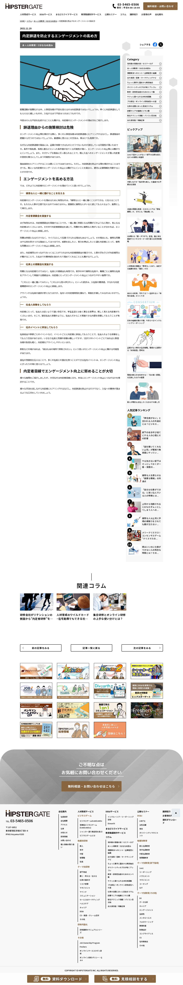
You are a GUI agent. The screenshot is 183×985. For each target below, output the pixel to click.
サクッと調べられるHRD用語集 (139, 96)
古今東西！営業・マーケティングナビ (141, 77)
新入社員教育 (144, 846)
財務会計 (142, 929)
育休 (141, 828)
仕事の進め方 (85, 880)
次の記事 (142, 648)
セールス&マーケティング (90, 899)
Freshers (83, 946)
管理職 (82, 857)
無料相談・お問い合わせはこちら (91, 786)
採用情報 (64, 836)
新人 (81, 846)
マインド (83, 891)
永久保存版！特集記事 (135, 120)
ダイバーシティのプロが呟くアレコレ (141, 87)
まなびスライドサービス (67, 14)
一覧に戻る (91, 648)
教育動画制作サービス (91, 14)
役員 (81, 861)
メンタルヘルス (145, 918)
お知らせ (64, 832)
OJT (141, 887)
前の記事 (40, 648)
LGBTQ (142, 821)
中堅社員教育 (144, 854)
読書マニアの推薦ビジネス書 (138, 111)
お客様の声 (146, 14)
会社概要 (64, 820)
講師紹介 (134, 14)
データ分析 (143, 902)
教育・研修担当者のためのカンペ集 (141, 92)
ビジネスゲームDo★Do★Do (91, 821)
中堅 (81, 854)
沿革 (62, 828)
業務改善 (142, 925)
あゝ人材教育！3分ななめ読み (139, 68)
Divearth (111, 823)
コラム (123, 14)
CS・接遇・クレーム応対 (89, 915)
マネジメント (85, 887)
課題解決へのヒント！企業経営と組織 (141, 73)
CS (140, 937)
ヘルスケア (84, 903)
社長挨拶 (64, 816)
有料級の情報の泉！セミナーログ (140, 63)
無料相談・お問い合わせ (160, 6)
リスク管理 (84, 884)
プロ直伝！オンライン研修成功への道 (141, 101)
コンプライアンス (146, 933)
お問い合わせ (66, 840)
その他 (82, 919)
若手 (81, 850)
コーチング (143, 884)
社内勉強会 (143, 941)
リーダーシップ (145, 872)
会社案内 (159, 14)
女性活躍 (142, 825)
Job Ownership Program (90, 943)
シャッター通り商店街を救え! (91, 831)
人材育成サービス (28, 14)
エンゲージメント (146, 910)
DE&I (82, 911)
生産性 (142, 914)
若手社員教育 (144, 850)
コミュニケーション (87, 895)
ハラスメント (144, 876)
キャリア (83, 907)
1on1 (141, 868)
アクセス (64, 824)
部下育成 (83, 872)
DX (140, 898)
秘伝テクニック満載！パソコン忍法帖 (141, 115)
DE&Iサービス (46, 14)
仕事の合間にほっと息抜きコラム (140, 106)
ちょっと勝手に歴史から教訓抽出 (140, 82)
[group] (36, 608)
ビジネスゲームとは (87, 835)
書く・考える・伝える (88, 876)
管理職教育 (143, 857)
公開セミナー (111, 14)
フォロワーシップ (146, 922)
